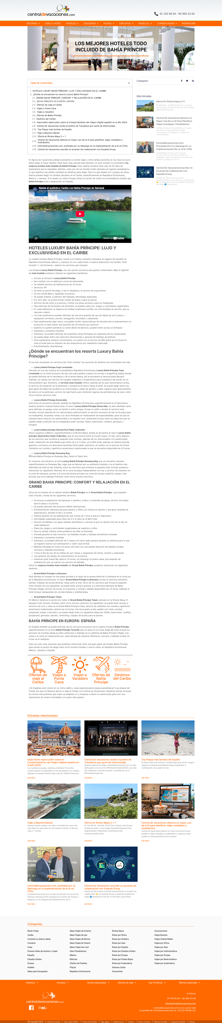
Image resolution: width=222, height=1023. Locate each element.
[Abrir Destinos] (37, 982)
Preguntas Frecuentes (178, 1022)
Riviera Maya (118, 931)
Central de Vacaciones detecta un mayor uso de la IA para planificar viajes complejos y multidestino (80, 141)
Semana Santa (119, 967)
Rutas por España (120, 947)
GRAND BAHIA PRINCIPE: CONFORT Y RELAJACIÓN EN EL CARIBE (68, 98)
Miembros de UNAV (160, 1022)
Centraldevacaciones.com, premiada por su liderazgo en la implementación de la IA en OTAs (83, 146)
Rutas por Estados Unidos (123, 951)
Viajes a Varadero (45, 112)
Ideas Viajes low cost (79, 947)
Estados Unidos (34, 959)
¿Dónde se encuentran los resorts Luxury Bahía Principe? (60, 94)
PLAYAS (108, 23)
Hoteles (71, 23)
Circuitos (125, 23)
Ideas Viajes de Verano (80, 943)
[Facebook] (31, 1007)
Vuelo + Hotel (53, 23)
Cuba (29, 947)
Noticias (73, 959)
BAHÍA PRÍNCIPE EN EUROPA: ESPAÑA (56, 101)
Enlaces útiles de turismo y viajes (42, 951)
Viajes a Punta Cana (46, 108)
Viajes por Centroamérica (165, 951)
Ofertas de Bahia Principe (49, 115)
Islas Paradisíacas (78, 951)
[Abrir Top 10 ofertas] (165, 982)
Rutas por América (120, 939)
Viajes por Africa (161, 943)
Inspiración (188, 23)
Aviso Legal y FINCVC (71, 1022)
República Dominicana (80, 971)
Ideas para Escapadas (37, 971)
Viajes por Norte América (165, 959)
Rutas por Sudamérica (122, 963)
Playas (73, 967)
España (30, 955)
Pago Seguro (105, 1022)
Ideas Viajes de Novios (80, 939)
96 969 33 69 (186, 13)
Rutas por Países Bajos (122, 959)
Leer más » (31, 778)
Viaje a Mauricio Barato (48, 133)
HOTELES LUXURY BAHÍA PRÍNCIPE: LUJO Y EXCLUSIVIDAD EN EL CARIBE (69, 91)
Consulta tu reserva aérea (38, 939)
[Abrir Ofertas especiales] (200, 982)
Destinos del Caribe (46, 119)
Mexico (73, 955)
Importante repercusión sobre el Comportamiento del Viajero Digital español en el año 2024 (82, 122)
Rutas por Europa (120, 955)
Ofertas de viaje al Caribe (49, 105)
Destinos (32, 23)
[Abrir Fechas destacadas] (109, 982)
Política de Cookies (53, 1022)
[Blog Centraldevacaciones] (44, 1007)
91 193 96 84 (168, 13)
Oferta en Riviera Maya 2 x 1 (52, 136)
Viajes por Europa (162, 955)
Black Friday (33, 931)
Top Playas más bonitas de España (55, 129)
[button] (129, 83)
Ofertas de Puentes (78, 963)
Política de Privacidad (89, 1022)
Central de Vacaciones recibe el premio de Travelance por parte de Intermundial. (76, 126)
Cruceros (90, 23)
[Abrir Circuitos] (68, 982)
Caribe (30, 935)
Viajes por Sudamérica (164, 963)
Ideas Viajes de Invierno (80, 931)
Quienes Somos (118, 1022)
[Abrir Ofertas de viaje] (136, 982)
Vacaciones (117, 971)
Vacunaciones (160, 931)
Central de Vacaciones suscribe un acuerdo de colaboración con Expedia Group (77, 149)
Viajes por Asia (161, 947)
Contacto (131, 1022)
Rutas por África (119, 935)
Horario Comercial (144, 1022)
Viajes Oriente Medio (163, 939)
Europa (30, 963)
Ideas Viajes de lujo (78, 935)
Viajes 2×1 (144, 23)
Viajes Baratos (160, 935)
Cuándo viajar (165, 23)
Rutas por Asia (118, 943)
